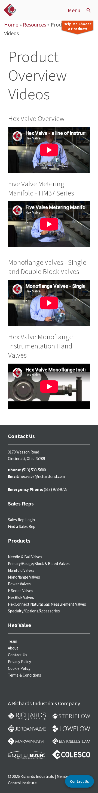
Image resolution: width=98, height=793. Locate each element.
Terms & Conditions (24, 675)
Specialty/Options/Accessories (34, 610)
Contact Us (17, 654)
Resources (34, 24)
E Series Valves (20, 590)
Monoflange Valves (24, 577)
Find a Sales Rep (21, 526)
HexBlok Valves (21, 597)
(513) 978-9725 (56, 489)
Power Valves (19, 583)
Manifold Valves (21, 570)
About (13, 648)
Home (11, 24)
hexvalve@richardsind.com (42, 476)
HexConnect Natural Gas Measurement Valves (47, 604)
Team (12, 641)
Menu (74, 10)
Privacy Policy (19, 661)
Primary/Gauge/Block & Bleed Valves (39, 563)
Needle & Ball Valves (25, 556)
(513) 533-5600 (34, 469)
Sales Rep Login (21, 519)
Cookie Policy (19, 668)
